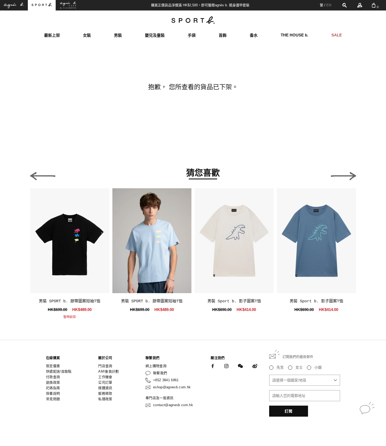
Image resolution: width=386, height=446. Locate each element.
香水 (254, 35)
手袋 (192, 35)
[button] (42, 174)
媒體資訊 (105, 388)
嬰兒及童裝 (155, 35)
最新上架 (52, 35)
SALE (336, 35)
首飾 (223, 35)
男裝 (118, 35)
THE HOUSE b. (294, 35)
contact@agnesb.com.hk (173, 405)
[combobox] (304, 380)
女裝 (87, 35)
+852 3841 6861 (166, 380)
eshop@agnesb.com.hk (172, 387)
